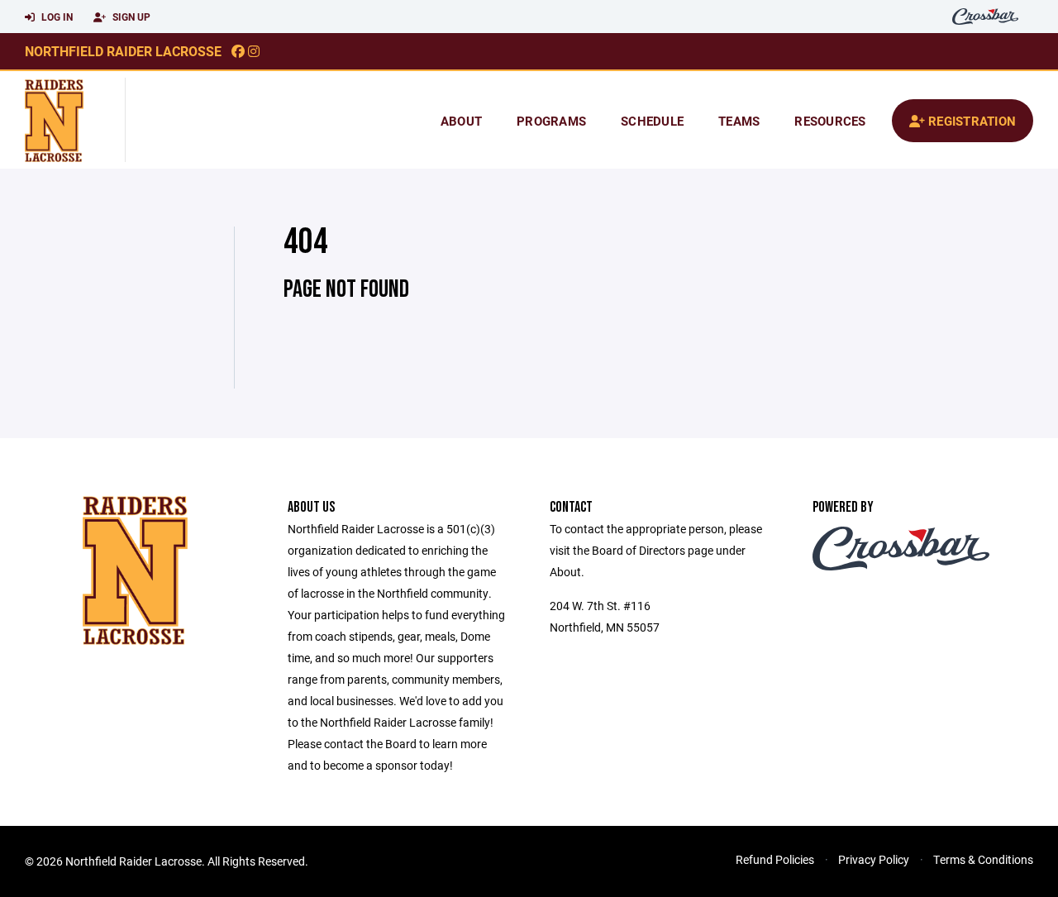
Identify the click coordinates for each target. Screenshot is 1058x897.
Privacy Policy (873, 859)
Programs (551, 120)
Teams (739, 120)
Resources (829, 120)
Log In (56, 16)
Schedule (652, 120)
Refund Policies (775, 859)
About (461, 120)
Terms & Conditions (983, 859)
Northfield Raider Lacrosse (123, 51)
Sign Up (130, 16)
